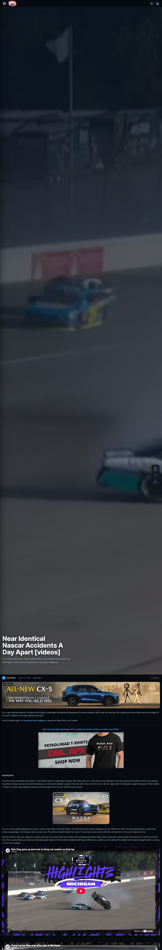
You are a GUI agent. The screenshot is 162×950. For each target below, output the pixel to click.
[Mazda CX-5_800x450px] (81, 808)
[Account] (157, 3)
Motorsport (37, 678)
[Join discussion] (155, 475)
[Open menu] (4, 3)
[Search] (151, 3)
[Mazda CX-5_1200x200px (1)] (81, 695)
